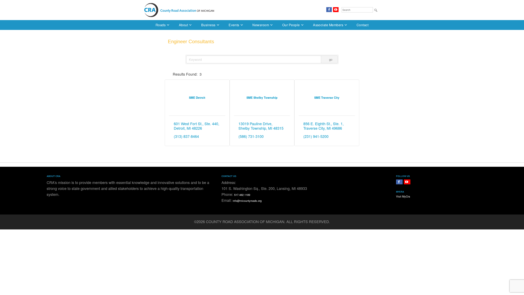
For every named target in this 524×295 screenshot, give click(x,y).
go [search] (330, 59)
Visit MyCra (403, 196)
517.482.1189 (242, 195)
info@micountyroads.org (247, 201)
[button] (169, 74)
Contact (362, 25)
